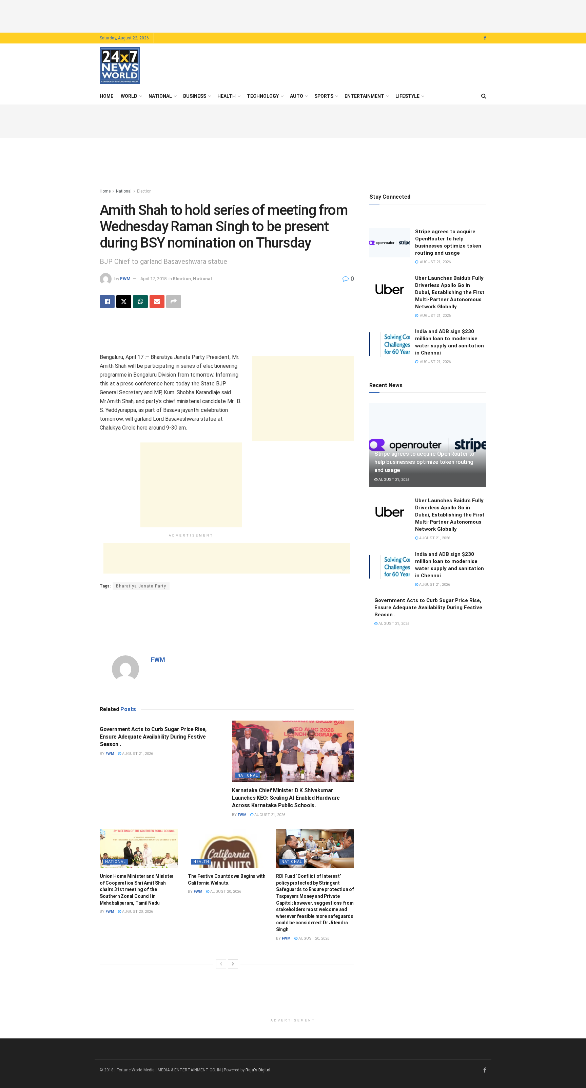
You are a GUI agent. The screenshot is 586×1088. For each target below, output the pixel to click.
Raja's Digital (258, 1070)
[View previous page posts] (221, 964)
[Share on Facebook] (107, 301)
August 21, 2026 (137, 753)
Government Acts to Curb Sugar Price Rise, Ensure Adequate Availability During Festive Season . (153, 737)
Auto (296, 96)
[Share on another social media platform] (173, 301)
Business (194, 96)
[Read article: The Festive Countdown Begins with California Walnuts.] (227, 848)
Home (106, 96)
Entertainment (364, 96)
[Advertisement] (293, 15)
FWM (125, 278)
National (160, 96)
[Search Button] (483, 96)
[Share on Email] (157, 301)
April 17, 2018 (153, 278)
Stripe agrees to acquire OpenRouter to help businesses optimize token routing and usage (424, 461)
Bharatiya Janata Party (141, 586)
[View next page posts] (233, 964)
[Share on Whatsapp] (140, 301)
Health (226, 96)
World (129, 96)
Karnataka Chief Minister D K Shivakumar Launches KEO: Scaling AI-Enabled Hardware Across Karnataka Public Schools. (286, 798)
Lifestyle (407, 96)
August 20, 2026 (137, 911)
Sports (323, 96)
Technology (263, 96)
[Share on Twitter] (123, 301)
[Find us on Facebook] (485, 38)
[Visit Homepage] (120, 66)
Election (144, 191)
